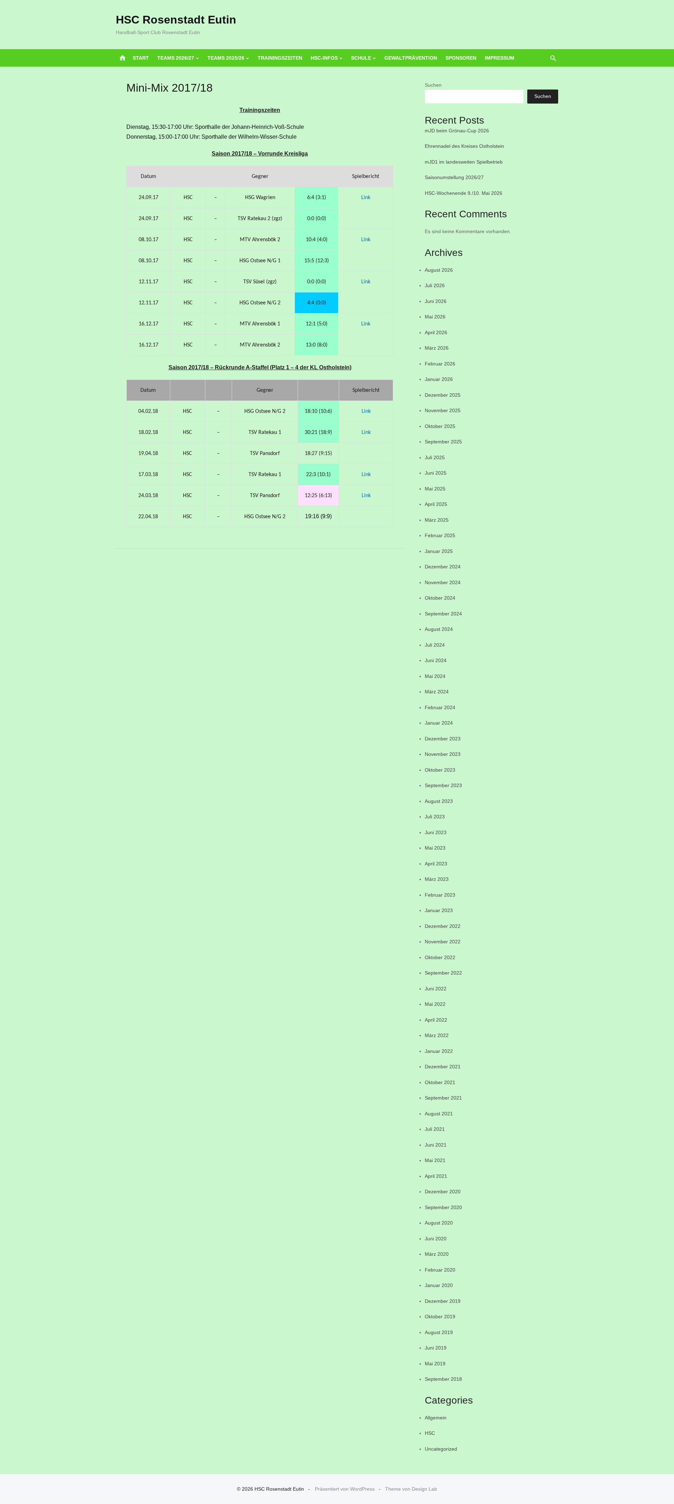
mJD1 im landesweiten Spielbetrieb (464, 162)
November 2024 (443, 582)
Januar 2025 (439, 551)
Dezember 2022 (443, 926)
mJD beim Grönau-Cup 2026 (457, 130)
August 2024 (439, 629)
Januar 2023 (439, 910)
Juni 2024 (436, 660)
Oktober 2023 (440, 770)
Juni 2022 (436, 988)
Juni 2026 (436, 301)
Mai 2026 (435, 316)
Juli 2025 (435, 457)
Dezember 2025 (443, 395)
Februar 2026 (440, 364)
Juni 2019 (436, 1348)
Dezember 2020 (443, 1191)
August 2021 (439, 1113)
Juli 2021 (435, 1129)
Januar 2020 (439, 1285)
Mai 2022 (435, 1004)
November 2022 (443, 941)
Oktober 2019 (440, 1316)
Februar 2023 (440, 895)
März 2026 (437, 348)
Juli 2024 (435, 645)
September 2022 (443, 973)
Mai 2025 (435, 489)
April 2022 (436, 1020)
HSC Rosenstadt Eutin (176, 19)
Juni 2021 (436, 1145)
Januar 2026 (439, 379)
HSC (430, 1433)
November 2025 (443, 410)
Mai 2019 (435, 1363)
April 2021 (436, 1176)
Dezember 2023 (443, 738)
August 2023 (439, 801)
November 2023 (443, 754)
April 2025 (436, 504)
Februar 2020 (440, 1270)
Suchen (433, 85)
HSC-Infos (324, 58)
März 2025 (437, 520)
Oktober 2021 (440, 1082)
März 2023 (437, 879)
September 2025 (443, 441)
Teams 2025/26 (225, 58)
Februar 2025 (440, 535)
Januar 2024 (439, 723)
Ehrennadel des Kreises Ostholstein (464, 146)
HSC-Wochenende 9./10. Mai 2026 (463, 193)
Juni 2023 (436, 832)
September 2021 (443, 1098)
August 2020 (439, 1223)
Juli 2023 (435, 816)
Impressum (499, 58)
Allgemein (436, 1417)
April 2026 (436, 332)
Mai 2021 (435, 1160)
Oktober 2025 (440, 426)
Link (365, 197)
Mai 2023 (435, 848)
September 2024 (443, 613)
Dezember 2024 (443, 566)
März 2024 (437, 691)
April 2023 (436, 863)
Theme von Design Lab (411, 1489)
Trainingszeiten (280, 58)
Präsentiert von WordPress (345, 1489)
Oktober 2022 (440, 957)
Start (141, 58)
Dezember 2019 (443, 1301)
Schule (361, 58)
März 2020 (437, 1254)
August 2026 (439, 270)
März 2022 (437, 1035)
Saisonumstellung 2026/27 (454, 177)
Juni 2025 (436, 473)
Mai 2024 (435, 676)
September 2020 (443, 1207)
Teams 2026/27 (175, 58)
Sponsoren (460, 58)
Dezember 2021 (443, 1066)
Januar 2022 (439, 1051)
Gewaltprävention (410, 58)
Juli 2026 (435, 285)
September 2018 (443, 1379)
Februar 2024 (440, 707)
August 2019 (439, 1332)
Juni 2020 (436, 1238)
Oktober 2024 (440, 598)
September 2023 (443, 785)
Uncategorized (441, 1449)
